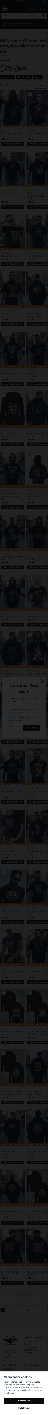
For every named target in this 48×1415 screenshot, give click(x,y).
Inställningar (24, 1408)
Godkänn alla (24, 1401)
